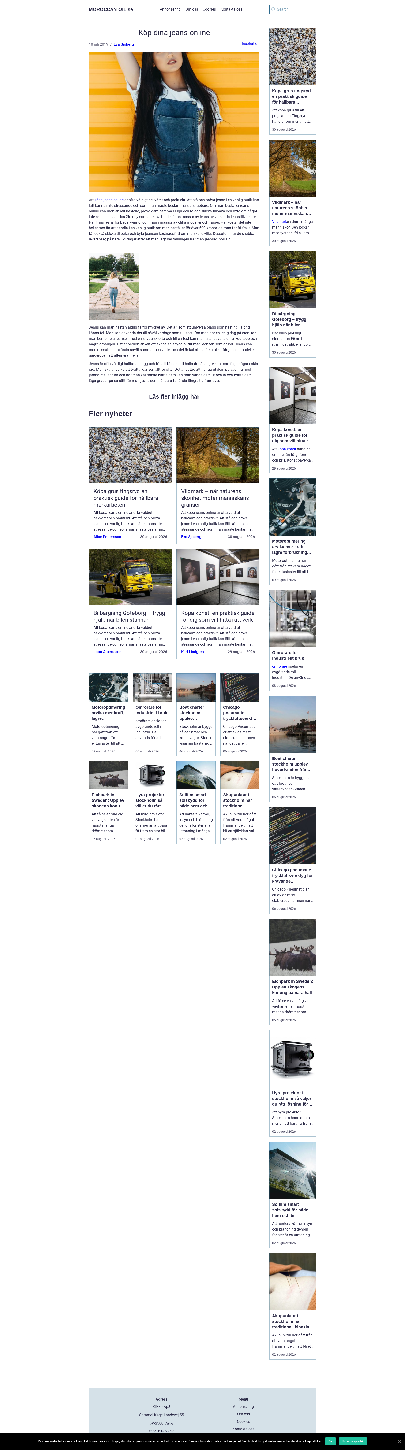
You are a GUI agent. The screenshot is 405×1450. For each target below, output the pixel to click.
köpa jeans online (109, 200)
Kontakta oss (231, 9)
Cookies (209, 9)
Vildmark (279, 221)
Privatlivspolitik (353, 1441)
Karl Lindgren (192, 652)
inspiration (250, 43)
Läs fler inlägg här (174, 396)
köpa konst (287, 449)
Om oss (191, 9)
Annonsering (170, 9)
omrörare (279, 666)
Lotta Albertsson (107, 652)
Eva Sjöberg (124, 44)
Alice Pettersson (107, 537)
